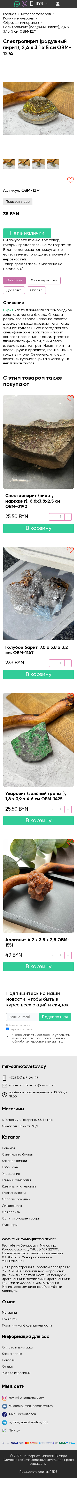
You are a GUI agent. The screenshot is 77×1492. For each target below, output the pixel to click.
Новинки (8, 1148)
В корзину (39, 528)
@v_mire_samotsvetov (26, 1398)
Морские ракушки (16, 1199)
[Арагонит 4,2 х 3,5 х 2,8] (38, 886)
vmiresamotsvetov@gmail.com (32, 1085)
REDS (53, 1472)
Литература (12, 1206)
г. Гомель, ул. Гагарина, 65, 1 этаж (27, 1120)
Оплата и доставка (17, 1347)
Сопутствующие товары (21, 1218)
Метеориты (11, 1212)
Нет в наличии (27, 233)
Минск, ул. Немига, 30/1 (20, 1126)
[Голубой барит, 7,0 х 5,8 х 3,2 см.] (38, 593)
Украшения (11, 1174)
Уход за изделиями (16, 1373)
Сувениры (9, 1225)
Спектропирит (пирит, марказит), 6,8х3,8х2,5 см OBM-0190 (32, 501)
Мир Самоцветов (22, 1414)
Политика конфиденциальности (27, 1325)
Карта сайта (12, 1354)
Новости (8, 1360)
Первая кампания (20, 1029)
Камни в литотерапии (19, 1186)
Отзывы (7, 1366)
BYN (39, 4)
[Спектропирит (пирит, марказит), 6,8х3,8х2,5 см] (38, 442)
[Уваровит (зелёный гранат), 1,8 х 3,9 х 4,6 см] (38, 740)
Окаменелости (14, 1193)
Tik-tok (14, 1430)
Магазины (9, 1312)
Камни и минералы (16, 1180)
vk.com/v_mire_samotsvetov (31, 1406)
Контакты (9, 1319)
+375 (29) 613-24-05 (23, 1078)
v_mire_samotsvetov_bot (28, 1422)
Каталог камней (14, 1161)
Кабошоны (10, 1167)
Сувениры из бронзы (17, 1154)
